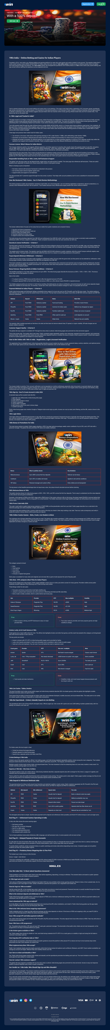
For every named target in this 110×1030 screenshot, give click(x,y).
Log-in (100, 4)
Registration (87, 4)
